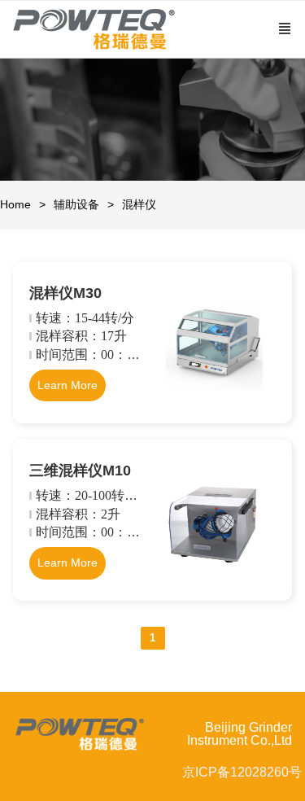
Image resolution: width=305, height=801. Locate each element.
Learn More (67, 385)
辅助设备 (76, 204)
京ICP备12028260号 (242, 772)
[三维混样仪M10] (215, 580)
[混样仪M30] (215, 402)
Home (15, 204)
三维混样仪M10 (80, 470)
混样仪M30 (65, 293)
